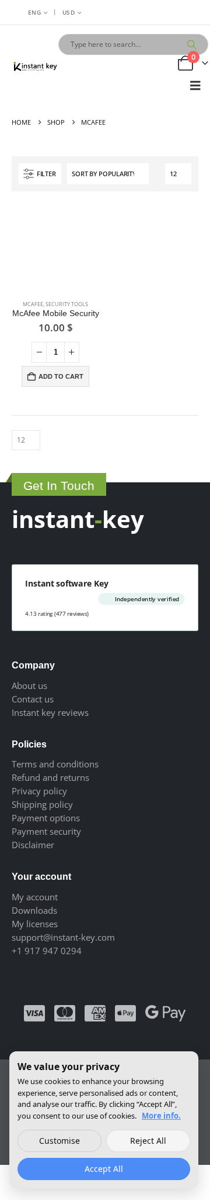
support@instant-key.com (63, 937)
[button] (195, 85)
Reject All (148, 1140)
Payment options (46, 818)
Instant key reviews (50, 712)
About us (29, 685)
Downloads (34, 910)
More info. (161, 1115)
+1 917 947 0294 (47, 950)
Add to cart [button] (60, 376)
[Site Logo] (35, 67)
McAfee (33, 304)
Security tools (67, 304)
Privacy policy (39, 791)
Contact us (33, 699)
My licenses (35, 924)
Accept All (104, 1168)
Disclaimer (33, 845)
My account (35, 897)
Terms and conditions (55, 764)
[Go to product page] (55, 247)
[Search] (192, 44)
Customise (59, 1140)
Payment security (46, 831)
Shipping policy (42, 804)
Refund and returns (50, 777)
